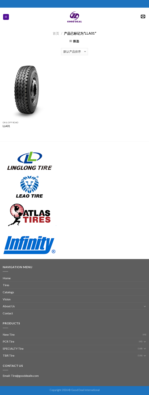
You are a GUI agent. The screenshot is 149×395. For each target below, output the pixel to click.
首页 (56, 33)
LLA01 (6, 126)
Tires (6, 285)
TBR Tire (8, 355)
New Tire (9, 334)
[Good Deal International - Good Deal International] (74, 17)
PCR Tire (8, 341)
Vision (7, 299)
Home (7, 278)
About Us (9, 306)
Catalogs (8, 292)
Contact (8, 313)
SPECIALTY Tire (13, 348)
